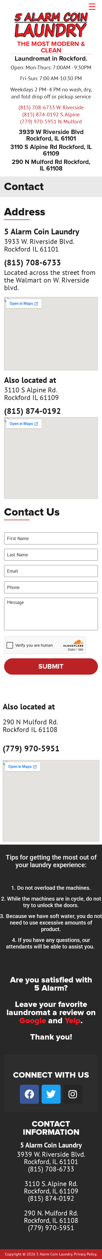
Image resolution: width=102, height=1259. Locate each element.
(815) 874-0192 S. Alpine (51, 114)
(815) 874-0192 (32, 410)
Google (32, 1021)
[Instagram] (72, 1094)
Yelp (73, 1021)
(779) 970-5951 (31, 748)
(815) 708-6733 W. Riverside (51, 107)
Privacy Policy (85, 1254)
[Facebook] (29, 1094)
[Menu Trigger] (92, 6)
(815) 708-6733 (32, 262)
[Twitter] (51, 1094)
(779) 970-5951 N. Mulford (51, 121)
